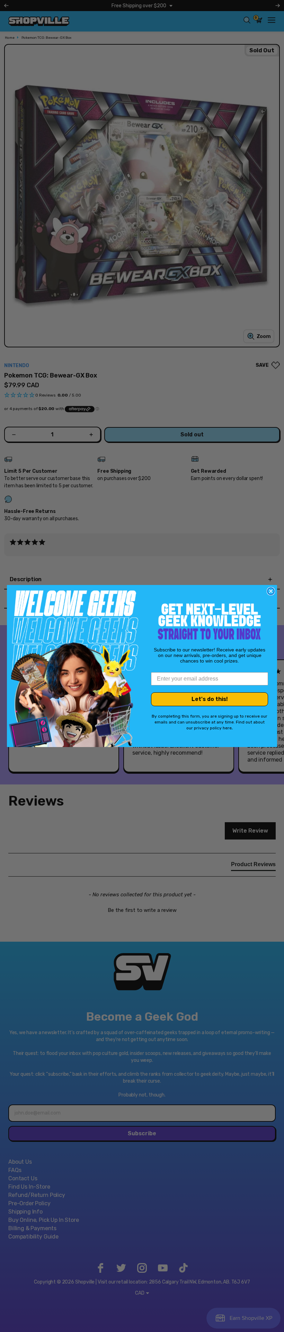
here (227, 728)
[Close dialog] (270, 591)
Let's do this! (210, 699)
